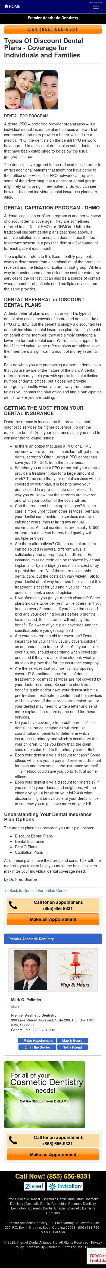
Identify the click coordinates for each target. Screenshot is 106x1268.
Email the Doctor (37, 1047)
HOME (14, 6)
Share (15, 1006)
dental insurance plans (70, 191)
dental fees (90, 145)
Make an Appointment (53, 919)
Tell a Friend (72, 1047)
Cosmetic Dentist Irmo (58, 1198)
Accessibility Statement (43, 1246)
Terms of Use (72, 1246)
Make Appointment (38, 1040)
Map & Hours (72, 1040)
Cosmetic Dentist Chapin (46, 1208)
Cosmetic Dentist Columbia (46, 1203)
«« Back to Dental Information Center (36, 890)
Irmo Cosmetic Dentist (24, 1198)
